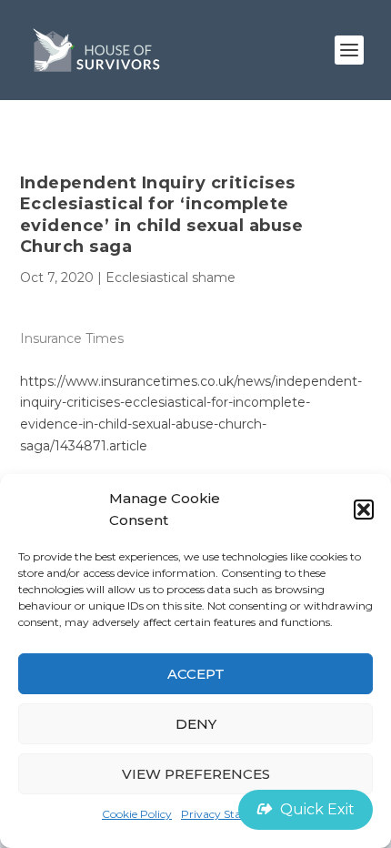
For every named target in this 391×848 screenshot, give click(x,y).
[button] (364, 509)
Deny (195, 723)
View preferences (196, 773)
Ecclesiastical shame (170, 277)
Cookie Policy (137, 814)
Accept (196, 673)
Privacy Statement (230, 814)
